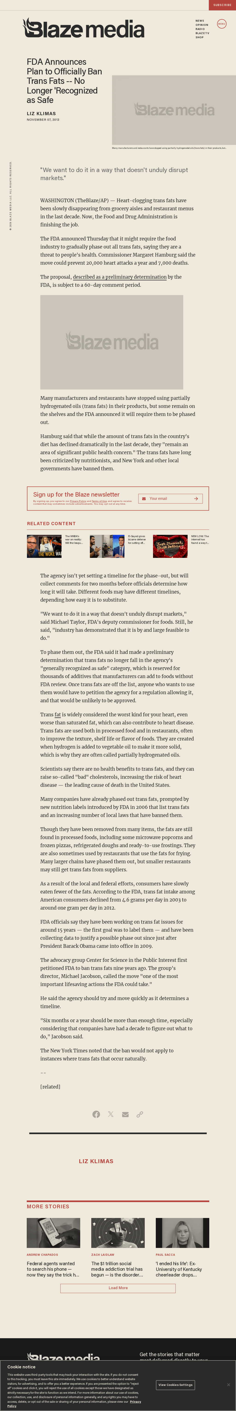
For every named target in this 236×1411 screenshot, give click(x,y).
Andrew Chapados (42, 1255)
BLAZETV (202, 33)
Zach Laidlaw (102, 1255)
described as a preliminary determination (120, 277)
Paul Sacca (165, 1255)
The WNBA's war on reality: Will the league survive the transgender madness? (73, 540)
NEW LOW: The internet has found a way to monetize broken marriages (200, 540)
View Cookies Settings (175, 1385)
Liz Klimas (41, 114)
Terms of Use (99, 501)
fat (58, 714)
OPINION (202, 25)
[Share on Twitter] (111, 1114)
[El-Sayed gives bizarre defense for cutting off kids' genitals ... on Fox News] (107, 545)
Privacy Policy (78, 501)
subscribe (222, 5)
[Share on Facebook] (96, 1114)
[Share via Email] (125, 1114)
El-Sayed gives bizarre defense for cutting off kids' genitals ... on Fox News (137, 540)
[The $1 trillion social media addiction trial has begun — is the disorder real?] (118, 1232)
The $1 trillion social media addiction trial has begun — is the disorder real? (117, 1270)
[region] (118, 1385)
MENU (221, 24)
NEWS (200, 21)
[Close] (229, 1385)
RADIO (200, 29)
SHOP (200, 37)
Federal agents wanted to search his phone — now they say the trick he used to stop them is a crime (52, 1270)
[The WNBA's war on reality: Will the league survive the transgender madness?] (44, 545)
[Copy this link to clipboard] (140, 1114)
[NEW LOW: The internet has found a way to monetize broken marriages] (170, 545)
